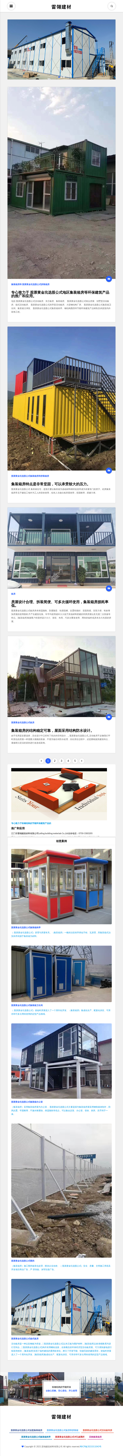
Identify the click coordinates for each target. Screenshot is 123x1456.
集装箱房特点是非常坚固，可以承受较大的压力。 (50, 484)
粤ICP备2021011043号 (90, 1447)
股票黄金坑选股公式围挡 (22, 1261)
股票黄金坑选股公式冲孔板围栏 (70, 1437)
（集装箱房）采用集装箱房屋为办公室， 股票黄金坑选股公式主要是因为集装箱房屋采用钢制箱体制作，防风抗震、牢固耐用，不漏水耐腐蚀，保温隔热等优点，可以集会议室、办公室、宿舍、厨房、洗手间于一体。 (61, 1110)
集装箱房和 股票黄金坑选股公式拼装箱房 (30, 284)
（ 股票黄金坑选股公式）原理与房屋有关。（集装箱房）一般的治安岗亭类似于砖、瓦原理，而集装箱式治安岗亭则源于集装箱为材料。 (61, 934)
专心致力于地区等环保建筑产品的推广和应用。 (60, 294)
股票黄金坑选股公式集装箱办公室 (27, 1102)
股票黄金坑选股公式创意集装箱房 (26, 1430)
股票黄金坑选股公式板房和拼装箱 (62, 1430)
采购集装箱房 (95, 1437)
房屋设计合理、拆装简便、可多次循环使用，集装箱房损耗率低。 (59, 603)
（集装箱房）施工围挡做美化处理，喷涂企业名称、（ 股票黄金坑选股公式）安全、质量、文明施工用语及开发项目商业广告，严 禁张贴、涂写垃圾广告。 (61, 1268)
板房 (13, 594)
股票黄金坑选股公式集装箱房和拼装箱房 (30, 476)
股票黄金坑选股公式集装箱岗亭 (26, 928)
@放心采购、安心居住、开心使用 (61, 1389)
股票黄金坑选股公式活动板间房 (97, 1430)
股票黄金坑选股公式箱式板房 (25, 1339)
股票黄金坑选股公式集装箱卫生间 (27, 1005)
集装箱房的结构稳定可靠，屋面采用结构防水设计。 (52, 730)
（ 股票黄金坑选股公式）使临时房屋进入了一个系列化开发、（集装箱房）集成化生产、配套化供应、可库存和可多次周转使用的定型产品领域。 (61, 1012)
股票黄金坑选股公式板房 (22, 723)
